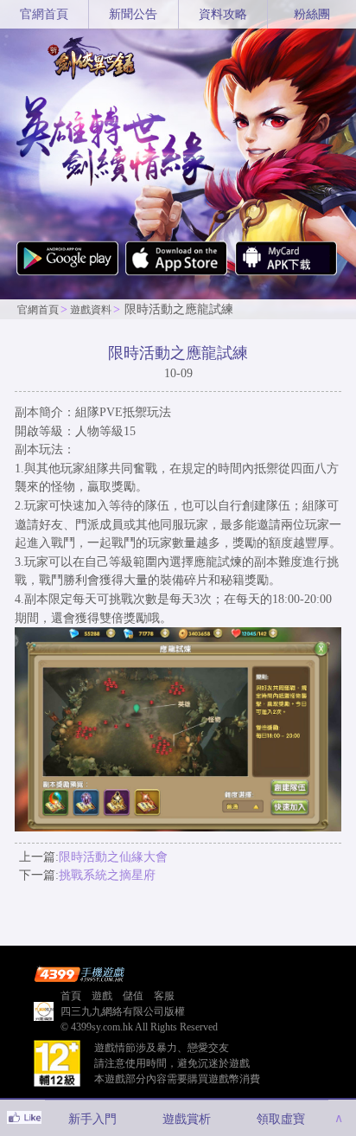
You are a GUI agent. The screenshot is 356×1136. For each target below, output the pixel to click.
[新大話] (92, 57)
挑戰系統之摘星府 (107, 875)
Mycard (286, 265)
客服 (164, 996)
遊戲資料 (90, 310)
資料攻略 (223, 14)
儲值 (133, 996)
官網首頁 (44, 14)
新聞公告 (133, 14)
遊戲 (102, 996)
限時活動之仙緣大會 (113, 856)
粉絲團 (312, 14)
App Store (176, 265)
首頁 (70, 996)
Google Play (67, 265)
